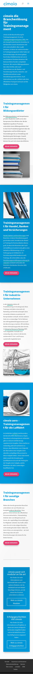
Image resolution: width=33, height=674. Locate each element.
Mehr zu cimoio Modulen (16, 602)
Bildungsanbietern (11, 116)
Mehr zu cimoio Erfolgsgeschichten (16, 644)
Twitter (15, 669)
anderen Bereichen (15, 510)
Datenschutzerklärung (12, 664)
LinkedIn (17, 667)
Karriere (23, 664)
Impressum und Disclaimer (18, 662)
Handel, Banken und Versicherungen (14, 236)
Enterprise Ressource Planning (14, 329)
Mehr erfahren (11, 146)
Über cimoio (9, 667)
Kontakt (7, 662)
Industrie (10, 304)
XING (23, 667)
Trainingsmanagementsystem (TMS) (14, 40)
